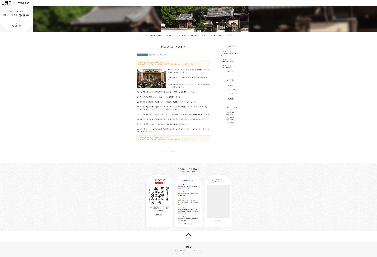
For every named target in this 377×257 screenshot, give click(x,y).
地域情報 (193, 35)
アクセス (228, 35)
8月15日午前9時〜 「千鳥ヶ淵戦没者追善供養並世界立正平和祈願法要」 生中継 (188, 211)
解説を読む (159, 214)
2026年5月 (229, 114)
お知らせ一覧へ (188, 223)
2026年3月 (229, 117)
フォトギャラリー (215, 35)
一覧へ (173, 151)
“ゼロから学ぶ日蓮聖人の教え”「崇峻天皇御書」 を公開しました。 (188, 202)
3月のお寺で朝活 (226, 67)
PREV (163, 152)
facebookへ (218, 220)
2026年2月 (229, 119)
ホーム (146, 35)
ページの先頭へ (188, 237)
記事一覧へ (231, 71)
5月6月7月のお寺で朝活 (228, 61)
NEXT (182, 152)
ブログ (202, 35)
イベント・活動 (181, 35)
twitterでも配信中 (156, 210)
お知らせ (168, 35)
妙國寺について (156, 35)
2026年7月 (229, 112)
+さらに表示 (230, 122)
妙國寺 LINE (20, 26)
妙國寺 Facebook (13, 26)
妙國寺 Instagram (16, 26)
